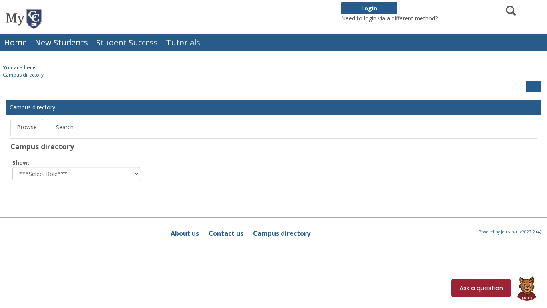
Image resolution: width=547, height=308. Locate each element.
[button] (533, 87)
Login (369, 8)
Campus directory (23, 74)
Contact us (226, 233)
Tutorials (183, 42)
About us (185, 233)
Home (15, 42)
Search (65, 127)
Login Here (453, 18)
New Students (61, 42)
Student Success (127, 42)
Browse (27, 127)
